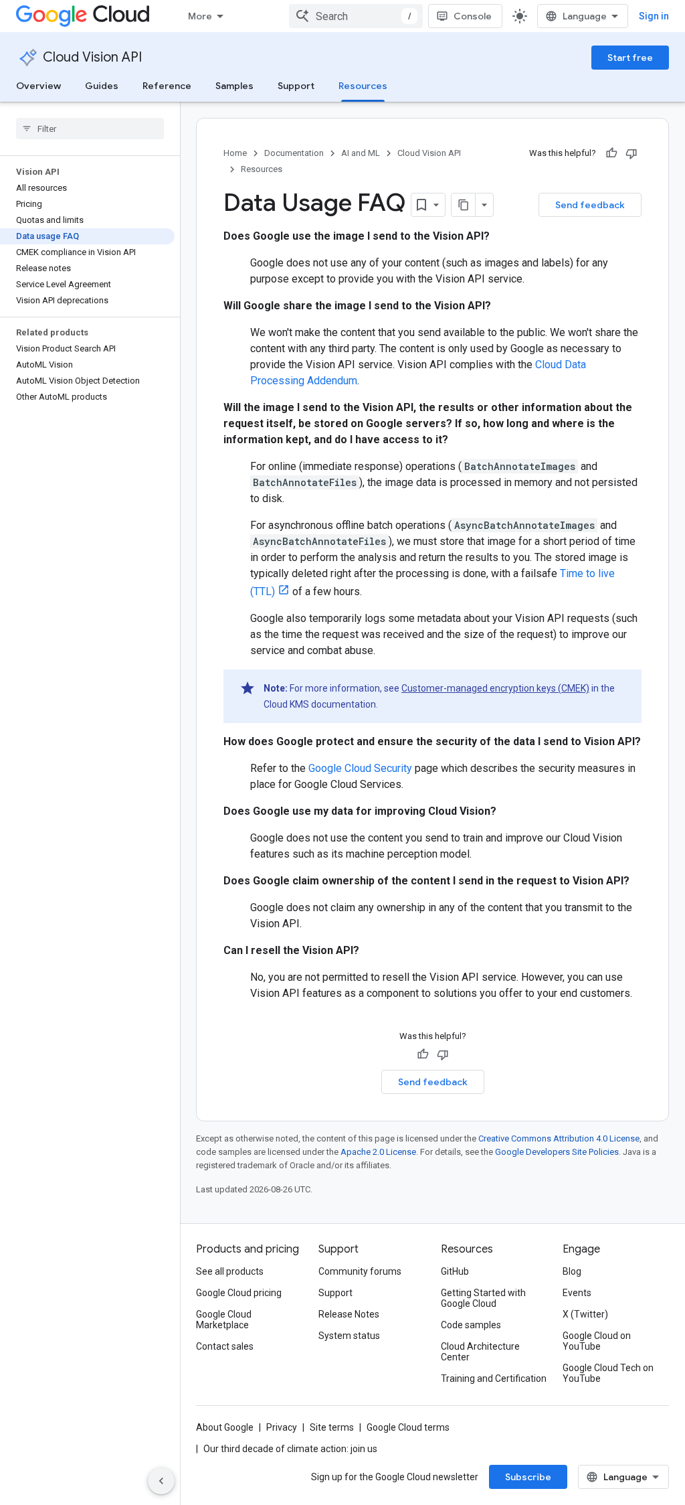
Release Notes (348, 1314)
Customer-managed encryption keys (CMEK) (495, 688)
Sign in (654, 16)
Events (577, 1292)
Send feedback (590, 205)
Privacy (281, 1427)
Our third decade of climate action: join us (290, 1448)
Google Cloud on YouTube (597, 1341)
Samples (234, 86)
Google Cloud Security (360, 768)
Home (235, 153)
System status (349, 1335)
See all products (230, 1271)
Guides (101, 86)
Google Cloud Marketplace (224, 1319)
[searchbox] (90, 128)
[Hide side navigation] (161, 1481)
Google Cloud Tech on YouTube (608, 1373)
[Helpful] (611, 153)
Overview (38, 86)
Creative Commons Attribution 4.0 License (559, 1138)
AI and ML (360, 153)
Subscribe (528, 1477)
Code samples (471, 1325)
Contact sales (225, 1346)
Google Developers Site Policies (557, 1152)
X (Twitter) (585, 1314)
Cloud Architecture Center (480, 1351)
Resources (362, 86)
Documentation (294, 153)
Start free (630, 58)
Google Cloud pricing (239, 1292)
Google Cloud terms (408, 1427)
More (200, 16)
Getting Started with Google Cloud (483, 1298)
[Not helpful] (631, 153)
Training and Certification (494, 1378)
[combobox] (356, 16)
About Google (225, 1427)
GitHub (455, 1271)
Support (296, 86)
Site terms (332, 1427)
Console (473, 16)
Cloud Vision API (92, 57)
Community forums (359, 1271)
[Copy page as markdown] (464, 204)
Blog (572, 1271)
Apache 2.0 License (378, 1152)
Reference (166, 86)
